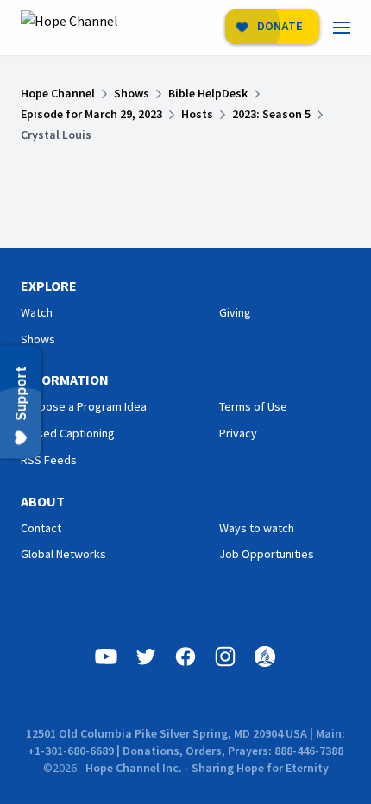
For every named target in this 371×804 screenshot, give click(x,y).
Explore (49, 285)
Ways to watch (256, 528)
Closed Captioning (68, 433)
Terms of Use (253, 406)
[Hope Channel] (69, 27)
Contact (41, 528)
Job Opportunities (266, 554)
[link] (352, 27)
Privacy (238, 433)
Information (65, 379)
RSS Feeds (49, 460)
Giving (235, 312)
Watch (37, 312)
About (43, 501)
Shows (38, 339)
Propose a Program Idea (84, 406)
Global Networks (63, 554)
